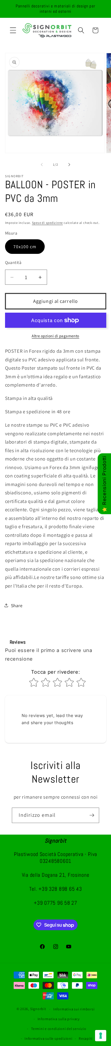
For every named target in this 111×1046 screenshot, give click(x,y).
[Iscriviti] (92, 815)
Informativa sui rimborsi (73, 1009)
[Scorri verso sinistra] (41, 164)
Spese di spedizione (47, 223)
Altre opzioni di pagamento (55, 335)
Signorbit (38, 1009)
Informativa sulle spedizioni (49, 1038)
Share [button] (17, 605)
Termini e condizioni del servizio (58, 1028)
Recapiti (86, 1038)
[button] (13, 30)
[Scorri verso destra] (69, 164)
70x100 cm (25, 246)
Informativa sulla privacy (59, 1019)
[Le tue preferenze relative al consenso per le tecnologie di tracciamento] (100, 1035)
